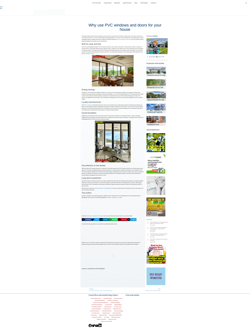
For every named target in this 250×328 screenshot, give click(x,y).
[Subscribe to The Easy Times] (113, 233)
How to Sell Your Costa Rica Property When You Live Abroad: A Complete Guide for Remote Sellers (158, 229)
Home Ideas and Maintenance (115, 315)
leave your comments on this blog (95, 216)
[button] (86, 219)
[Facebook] (90, 325)
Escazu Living (94, 315)
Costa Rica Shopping (118, 311)
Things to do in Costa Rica (106, 321)
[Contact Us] (113, 208)
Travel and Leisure (106, 313)
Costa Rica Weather (116, 313)
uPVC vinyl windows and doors (124, 39)
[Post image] (147, 223)
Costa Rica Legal (107, 306)
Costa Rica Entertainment (96, 304)
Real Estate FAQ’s (103, 315)
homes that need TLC (99, 188)
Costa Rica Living (117, 306)
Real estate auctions (116, 317)
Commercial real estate (96, 298)
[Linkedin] (100, 325)
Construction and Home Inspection (100, 302)
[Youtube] (96, 325)
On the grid (106, 317)
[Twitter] (93, 325)
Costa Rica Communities (112, 300)
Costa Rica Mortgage (96, 308)
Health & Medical (117, 304)
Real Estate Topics (117, 308)
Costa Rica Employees (115, 302)
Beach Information (118, 298)
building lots (108, 188)
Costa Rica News (107, 308)
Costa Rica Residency (94, 311)
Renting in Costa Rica (101, 319)
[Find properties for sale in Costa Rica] (113, 255)
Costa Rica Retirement (107, 311)
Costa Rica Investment (96, 306)
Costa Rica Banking (107, 298)
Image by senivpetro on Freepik (114, 197)
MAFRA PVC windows (87, 105)
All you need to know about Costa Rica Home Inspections (159, 240)
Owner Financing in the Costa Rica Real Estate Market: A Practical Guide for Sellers (159, 223)
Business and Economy (100, 300)
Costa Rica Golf (108, 304)
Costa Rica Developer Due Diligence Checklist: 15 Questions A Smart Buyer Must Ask (158, 234)
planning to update (90, 53)
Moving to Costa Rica (97, 317)
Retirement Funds (112, 319)
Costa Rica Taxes (95, 313)
